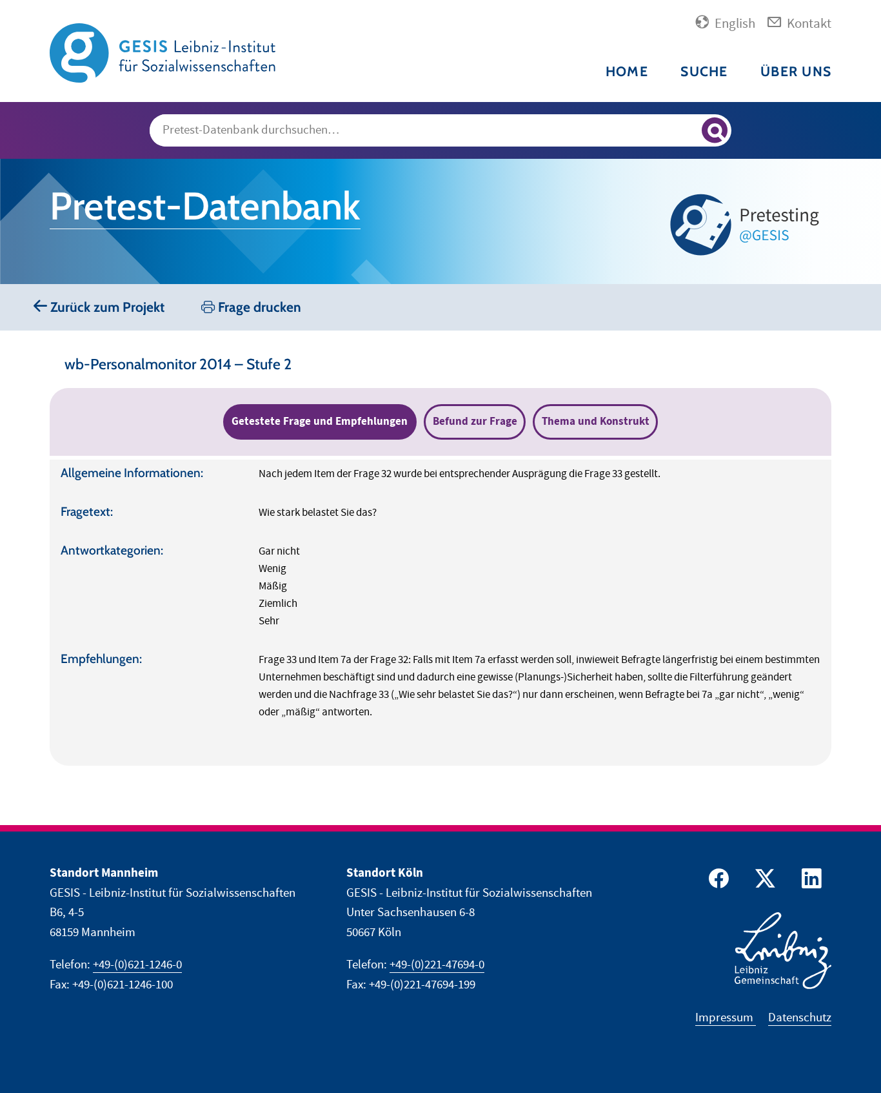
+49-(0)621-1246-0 (137, 965)
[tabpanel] (440, 613)
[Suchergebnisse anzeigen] (714, 130)
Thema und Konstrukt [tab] (595, 421)
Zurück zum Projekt (105, 307)
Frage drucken (258, 307)
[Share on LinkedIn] (809, 881)
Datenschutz (799, 1018)
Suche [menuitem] (704, 71)
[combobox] (441, 130)
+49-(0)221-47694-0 (437, 965)
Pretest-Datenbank (205, 206)
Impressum (725, 1018)
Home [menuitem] (627, 71)
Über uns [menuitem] (795, 71)
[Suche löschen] (686, 131)
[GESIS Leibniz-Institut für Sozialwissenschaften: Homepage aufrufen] (162, 52)
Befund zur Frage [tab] (475, 421)
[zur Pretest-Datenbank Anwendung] (747, 224)
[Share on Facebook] (716, 881)
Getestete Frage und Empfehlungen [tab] (320, 421)
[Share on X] (763, 881)
